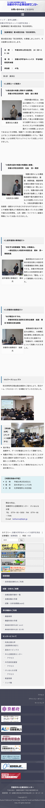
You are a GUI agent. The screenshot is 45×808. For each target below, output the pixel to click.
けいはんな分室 (11, 670)
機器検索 (8, 616)
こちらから (29, 9)
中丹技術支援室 (11, 662)
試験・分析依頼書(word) (14, 603)
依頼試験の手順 (11, 599)
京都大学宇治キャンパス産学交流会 (26, 532)
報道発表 (8, 678)
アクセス (10, 658)
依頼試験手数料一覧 (13, 594)
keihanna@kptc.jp (20, 519)
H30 (29, 535)
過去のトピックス (12, 650)
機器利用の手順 (11, 620)
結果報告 (14, 535)
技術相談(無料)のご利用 (14, 581)
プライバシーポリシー (36, 699)
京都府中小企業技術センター (11, 9)
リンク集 (8, 682)
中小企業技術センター (13, 654)
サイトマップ (39, 703)
